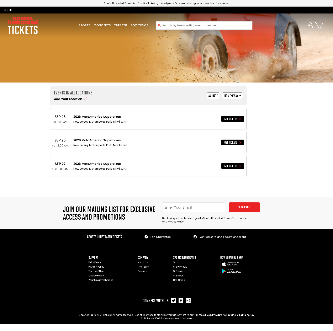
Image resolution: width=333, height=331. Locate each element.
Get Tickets (230, 119)
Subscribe (244, 207)
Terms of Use (239, 218)
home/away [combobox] (231, 96)
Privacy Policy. (176, 221)
